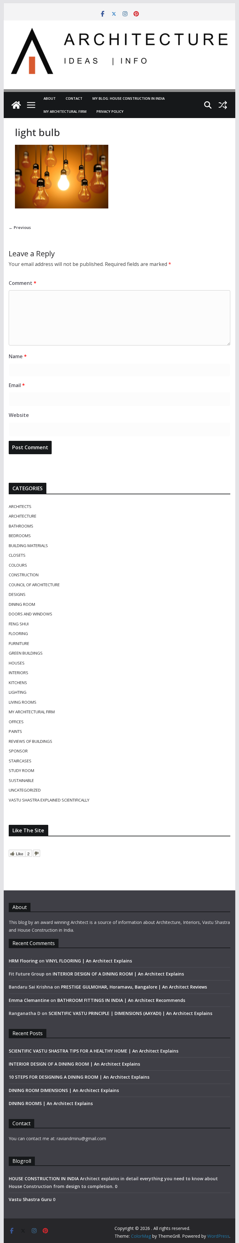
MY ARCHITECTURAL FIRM (65, 111)
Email (17, 385)
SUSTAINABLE (21, 780)
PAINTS (15, 731)
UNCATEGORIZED (25, 790)
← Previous (20, 227)
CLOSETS (17, 555)
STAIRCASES (20, 761)
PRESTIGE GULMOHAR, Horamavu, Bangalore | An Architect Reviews (134, 987)
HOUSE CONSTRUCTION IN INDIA (44, 1178)
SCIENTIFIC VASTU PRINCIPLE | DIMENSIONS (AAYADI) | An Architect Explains (130, 1013)
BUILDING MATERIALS (28, 545)
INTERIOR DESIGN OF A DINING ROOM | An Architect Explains (118, 974)
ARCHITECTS (20, 506)
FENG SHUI (19, 624)
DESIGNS (17, 594)
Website (19, 415)
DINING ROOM (22, 604)
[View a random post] (222, 105)
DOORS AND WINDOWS (30, 614)
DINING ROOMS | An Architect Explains (51, 1103)
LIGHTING (17, 692)
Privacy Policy (110, 111)
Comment (22, 283)
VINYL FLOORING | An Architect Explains (89, 961)
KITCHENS (18, 682)
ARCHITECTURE (22, 516)
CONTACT (74, 98)
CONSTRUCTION (24, 575)
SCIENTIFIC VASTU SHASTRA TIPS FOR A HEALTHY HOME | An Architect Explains (93, 1051)
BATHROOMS (21, 526)
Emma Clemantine (29, 1000)
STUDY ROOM (21, 770)
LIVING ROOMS (22, 702)
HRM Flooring (23, 961)
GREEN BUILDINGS (26, 653)
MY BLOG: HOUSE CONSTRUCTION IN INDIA (128, 98)
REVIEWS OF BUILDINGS (30, 741)
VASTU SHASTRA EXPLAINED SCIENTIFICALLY (49, 800)
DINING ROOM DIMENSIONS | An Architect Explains (64, 1090)
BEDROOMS (20, 535)
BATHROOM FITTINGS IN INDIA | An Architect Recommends (121, 1000)
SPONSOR (18, 751)
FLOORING (18, 633)
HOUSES (17, 663)
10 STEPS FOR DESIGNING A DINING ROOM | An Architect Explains (79, 1077)
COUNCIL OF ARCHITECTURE (34, 584)
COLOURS (18, 565)
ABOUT (50, 98)
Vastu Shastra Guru (30, 1199)
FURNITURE (19, 643)
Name (18, 356)
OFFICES (16, 721)
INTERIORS (18, 672)
